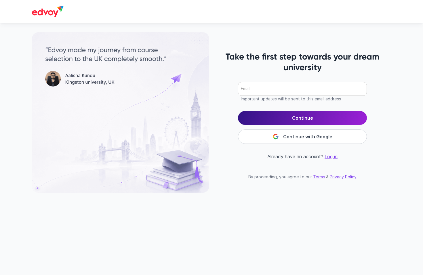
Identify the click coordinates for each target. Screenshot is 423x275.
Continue (302, 118)
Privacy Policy (343, 176)
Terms (319, 176)
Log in (331, 156)
